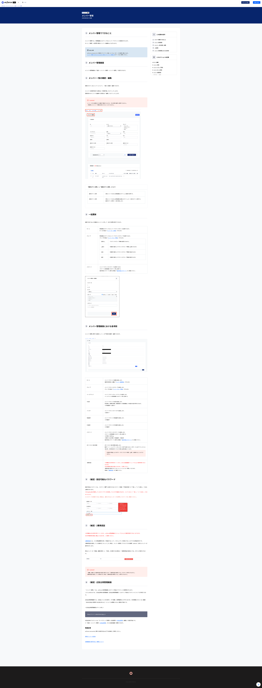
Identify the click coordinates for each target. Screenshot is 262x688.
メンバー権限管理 (120, 382)
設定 (15, 5)
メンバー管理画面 (158, 42)
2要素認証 (111, 470)
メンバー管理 (156, 65)
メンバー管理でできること (160, 39)
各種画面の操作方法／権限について (94, 641)
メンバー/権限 (19, 5)
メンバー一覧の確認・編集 (160, 45)
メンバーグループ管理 (113, 238)
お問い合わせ (256, 2)
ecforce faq (3, 5)
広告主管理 (120, 620)
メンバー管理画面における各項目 (162, 50)
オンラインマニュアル (9, 5)
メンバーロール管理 (111, 230)
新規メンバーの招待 (90, 636)
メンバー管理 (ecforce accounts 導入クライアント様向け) (101, 54)
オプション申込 (245, 2)
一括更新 (156, 48)
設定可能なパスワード (121, 270)
